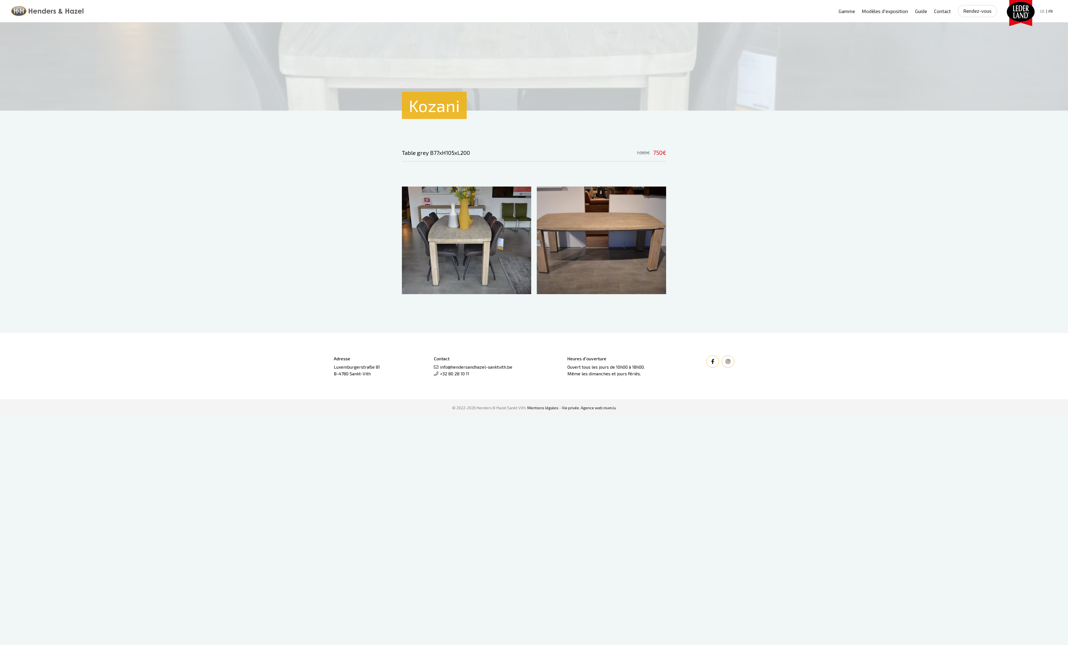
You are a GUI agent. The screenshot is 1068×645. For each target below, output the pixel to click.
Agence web (592, 407)
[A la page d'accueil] (47, 11)
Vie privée (570, 407)
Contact (942, 11)
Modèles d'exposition (885, 11)
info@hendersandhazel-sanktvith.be (476, 366)
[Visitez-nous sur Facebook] (712, 361)
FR (1051, 11)
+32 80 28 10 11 (454, 373)
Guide (921, 11)
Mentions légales (542, 407)
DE (1042, 11)
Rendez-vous (977, 11)
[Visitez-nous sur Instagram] (728, 361)
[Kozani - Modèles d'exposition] (466, 240)
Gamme (847, 11)
